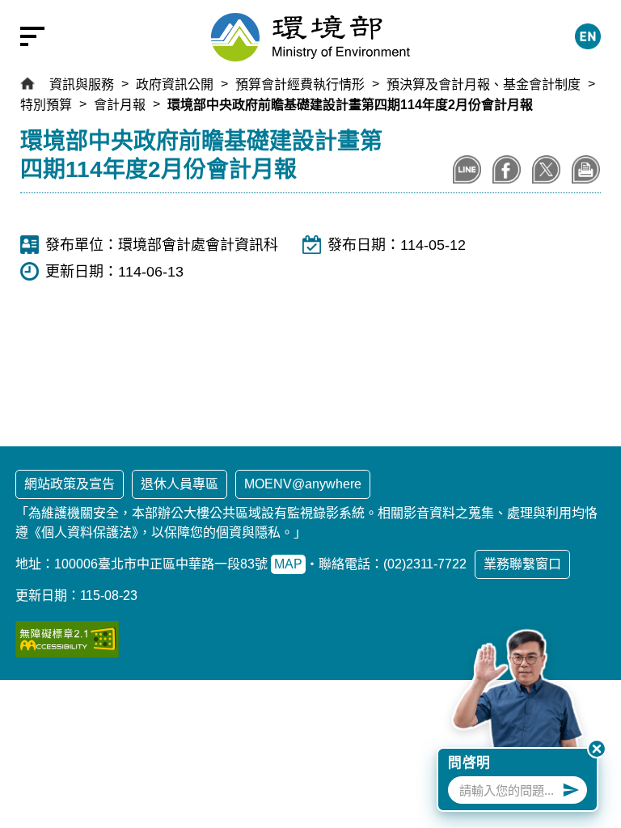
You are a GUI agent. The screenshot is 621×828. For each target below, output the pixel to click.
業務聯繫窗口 (522, 564)
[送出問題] (571, 790)
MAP (288, 564)
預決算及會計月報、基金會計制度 (484, 84)
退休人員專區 (179, 484)
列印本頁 (586, 169)
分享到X (546, 169)
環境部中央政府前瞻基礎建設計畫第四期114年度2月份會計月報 (350, 105)
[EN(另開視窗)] (588, 36)
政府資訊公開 (174, 84)
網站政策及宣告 (69, 484)
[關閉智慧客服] (597, 749)
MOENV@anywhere (302, 484)
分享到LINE (467, 169)
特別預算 (46, 105)
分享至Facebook (506, 169)
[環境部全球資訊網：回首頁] (310, 37)
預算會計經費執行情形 (300, 84)
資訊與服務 (81, 84)
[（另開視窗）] (67, 639)
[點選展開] (24, 36)
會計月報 (120, 105)
